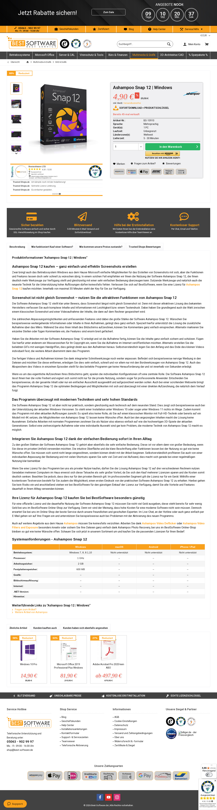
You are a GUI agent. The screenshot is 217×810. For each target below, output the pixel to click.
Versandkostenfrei (132, 103)
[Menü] (212, 766)
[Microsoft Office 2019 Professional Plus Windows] (68, 649)
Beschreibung (17, 246)
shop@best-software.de (20, 750)
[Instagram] (117, 797)
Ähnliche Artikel (18, 628)
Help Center (159, 29)
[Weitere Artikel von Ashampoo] (191, 94)
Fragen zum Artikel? (145, 163)
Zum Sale (108, 12)
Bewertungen (173, 163)
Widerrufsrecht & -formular (128, 741)
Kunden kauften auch (45, 628)
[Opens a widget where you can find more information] (15, 804)
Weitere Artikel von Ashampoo (30, 612)
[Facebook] (100, 797)
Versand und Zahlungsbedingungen (133, 733)
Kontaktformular (70, 733)
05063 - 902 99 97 (20, 742)
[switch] (209, 775)
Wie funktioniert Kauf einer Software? (52, 246)
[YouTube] (108, 797)
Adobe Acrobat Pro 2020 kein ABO (108, 666)
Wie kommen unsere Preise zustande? (100, 246)
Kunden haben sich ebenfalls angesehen (85, 628)
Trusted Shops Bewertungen (145, 246)
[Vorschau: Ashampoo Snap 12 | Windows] (16, 88)
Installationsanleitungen (74, 729)
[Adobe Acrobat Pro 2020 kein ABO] (108, 649)
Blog (131, 29)
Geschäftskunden (69, 29)
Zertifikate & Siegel (124, 745)
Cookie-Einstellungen (125, 721)
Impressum (120, 729)
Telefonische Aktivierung (75, 745)
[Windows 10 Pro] (28, 649)
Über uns (119, 737)
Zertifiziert (103, 29)
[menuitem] (206, 44)
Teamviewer (68, 741)
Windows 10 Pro (28, 664)
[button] (162, 155)
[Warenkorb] (206, 44)
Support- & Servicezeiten (75, 737)
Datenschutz (121, 725)
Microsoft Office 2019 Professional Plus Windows (68, 666)
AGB (116, 717)
